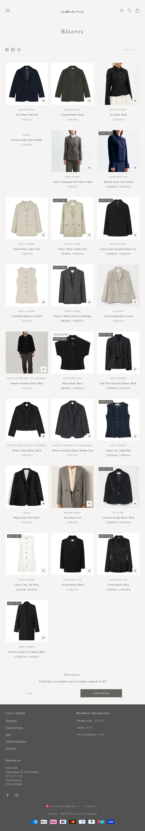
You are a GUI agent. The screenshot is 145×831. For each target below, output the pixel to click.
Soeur (26, 135)
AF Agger (118, 311)
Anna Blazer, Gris (72, 517)
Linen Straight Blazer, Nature (118, 316)
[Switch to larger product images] (6, 49)
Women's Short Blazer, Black (26, 450)
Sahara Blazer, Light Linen (26, 249)
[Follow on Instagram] (16, 795)
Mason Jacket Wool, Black (26, 517)
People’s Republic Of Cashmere (27, 378)
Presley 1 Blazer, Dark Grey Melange (72, 316)
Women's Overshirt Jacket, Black (26, 383)
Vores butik (11, 720)
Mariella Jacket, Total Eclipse (118, 182)
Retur (8, 734)
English (90, 806)
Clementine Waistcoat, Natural (26, 316)
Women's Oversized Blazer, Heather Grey (72, 450)
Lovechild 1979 (118, 177)
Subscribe (101, 693)
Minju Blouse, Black (72, 383)
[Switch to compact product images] (19, 49)
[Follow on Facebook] (7, 795)
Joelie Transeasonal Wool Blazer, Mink (72, 182)
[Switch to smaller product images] (12, 49)
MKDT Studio (72, 177)
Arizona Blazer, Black (72, 584)
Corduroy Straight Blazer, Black (118, 517)
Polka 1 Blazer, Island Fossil (72, 249)
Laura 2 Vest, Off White (26, 584)
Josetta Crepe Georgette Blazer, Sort (118, 249)
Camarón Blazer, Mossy (72, 114)
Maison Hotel (26, 110)
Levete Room (72, 244)
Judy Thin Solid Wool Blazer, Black (118, 383)
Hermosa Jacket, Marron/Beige (26, 140)
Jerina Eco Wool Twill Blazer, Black (26, 652)
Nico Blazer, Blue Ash (27, 114)
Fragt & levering (14, 727)
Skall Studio (118, 110)
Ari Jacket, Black (118, 114)
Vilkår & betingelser (16, 741)
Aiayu (26, 513)
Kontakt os (11, 748)
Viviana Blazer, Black (118, 584)
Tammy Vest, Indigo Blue (118, 450)
